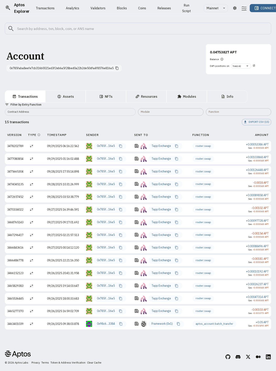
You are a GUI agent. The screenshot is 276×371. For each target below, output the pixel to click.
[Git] (228, 357)
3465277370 (15, 311)
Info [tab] (230, 96)
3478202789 (15, 146)
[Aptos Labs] (18, 355)
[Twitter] (248, 357)
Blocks (122, 8)
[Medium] (258, 357)
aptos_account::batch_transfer (214, 323)
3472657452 (15, 197)
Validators (98, 8)
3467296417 (15, 235)
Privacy (36, 362)
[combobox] (216, 8)
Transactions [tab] (28, 96)
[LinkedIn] (268, 357)
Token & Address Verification (68, 362)
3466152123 (15, 273)
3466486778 (15, 260)
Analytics (72, 8)
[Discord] (238, 357)
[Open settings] (234, 8)
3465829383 (15, 286)
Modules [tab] (189, 96)
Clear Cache (94, 362)
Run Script (186, 8)
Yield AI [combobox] (237, 66)
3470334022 (15, 209)
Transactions (45, 8)
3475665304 (15, 171)
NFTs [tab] (109, 96)
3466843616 (15, 247)
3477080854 (15, 159)
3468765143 (15, 222)
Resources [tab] (149, 96)
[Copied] (120, 146)
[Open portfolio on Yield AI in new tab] (254, 66)
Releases (164, 8)
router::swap (203, 146)
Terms (45, 362)
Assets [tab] (68, 96)
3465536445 (15, 298)
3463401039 (15, 324)
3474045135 (15, 184)
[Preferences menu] (244, 8)
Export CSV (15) (259, 122)
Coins (142, 8)
